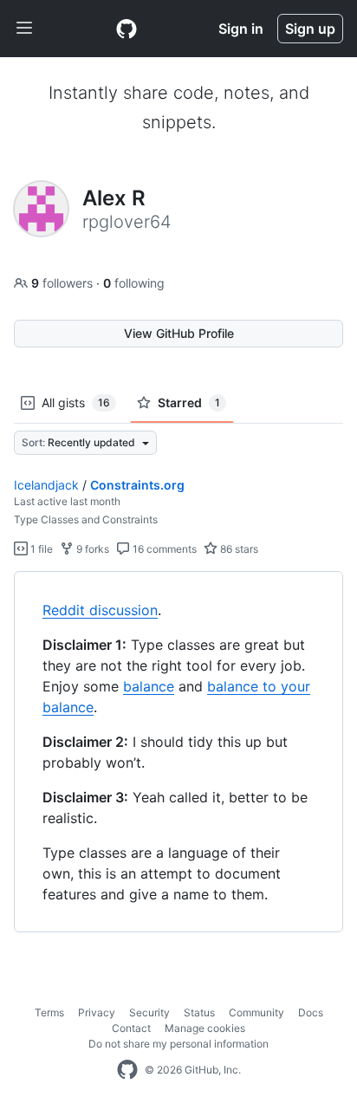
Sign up (310, 28)
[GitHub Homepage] (127, 1070)
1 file (40, 548)
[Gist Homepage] (126, 28)
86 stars (237, 548)
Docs (310, 1012)
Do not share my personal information (178, 1043)
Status (199, 1012)
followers (63, 283)
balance (148, 686)
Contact (131, 1028)
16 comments (163, 548)
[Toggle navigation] (24, 28)
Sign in (240, 28)
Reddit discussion (100, 610)
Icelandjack (46, 484)
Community (256, 1012)
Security (149, 1012)
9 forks (91, 548)
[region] (178, 752)
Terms (49, 1012)
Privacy (96, 1012)
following (134, 283)
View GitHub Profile (179, 333)
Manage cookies (205, 1028)
